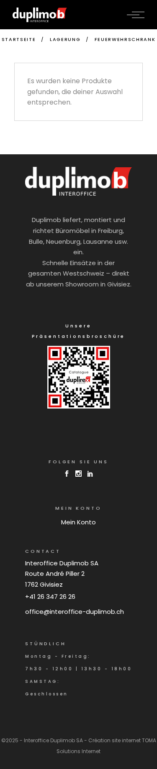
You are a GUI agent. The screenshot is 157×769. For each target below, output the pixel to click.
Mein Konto (78, 522)
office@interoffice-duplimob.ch (74, 611)
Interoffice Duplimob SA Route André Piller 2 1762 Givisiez (61, 574)
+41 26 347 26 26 (50, 596)
